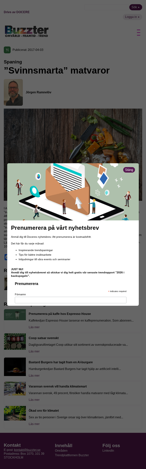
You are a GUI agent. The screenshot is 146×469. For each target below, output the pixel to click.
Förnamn (20, 294)
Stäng (129, 169)
